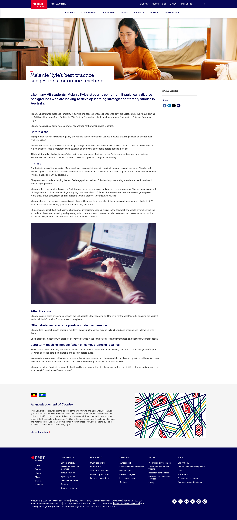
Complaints (117, 501)
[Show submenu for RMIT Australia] (68, 3)
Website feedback (101, 501)
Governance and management (191, 466)
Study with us (88, 12)
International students (71, 480)
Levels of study (68, 463)
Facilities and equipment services (159, 477)
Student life (95, 466)
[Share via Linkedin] (169, 105)
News (37, 465)
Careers (38, 481)
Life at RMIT (108, 12)
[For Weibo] (204, 501)
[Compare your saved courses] (198, 4)
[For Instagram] (198, 501)
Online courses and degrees (70, 467)
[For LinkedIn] (192, 501)
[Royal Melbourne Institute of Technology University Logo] (39, 4)
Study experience (98, 463)
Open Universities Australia (126, 503)
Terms (67, 501)
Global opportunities (99, 474)
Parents (64, 484)
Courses (70, 12)
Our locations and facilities (190, 482)
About (124, 12)
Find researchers (127, 478)
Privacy (74, 501)
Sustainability (184, 474)
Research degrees (127, 474)
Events (38, 469)
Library (38, 473)
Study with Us (67, 457)
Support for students (99, 470)
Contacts (39, 484)
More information (39, 432)
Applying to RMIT (69, 476)
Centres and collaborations (131, 466)
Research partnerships (159, 473)
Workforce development (160, 463)
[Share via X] (174, 105)
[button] (204, 3)
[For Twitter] (180, 501)
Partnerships (125, 470)
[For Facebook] (174, 501)
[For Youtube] (186, 501)
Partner (154, 12)
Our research (125, 463)
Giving (151, 482)
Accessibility (85, 501)
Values (181, 470)
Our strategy (183, 463)
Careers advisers (69, 488)
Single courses (68, 473)
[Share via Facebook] (164, 105)
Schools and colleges (188, 478)
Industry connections (99, 478)
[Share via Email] (178, 105)
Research (139, 12)
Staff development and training (159, 467)
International (172, 12)
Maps (37, 477)
